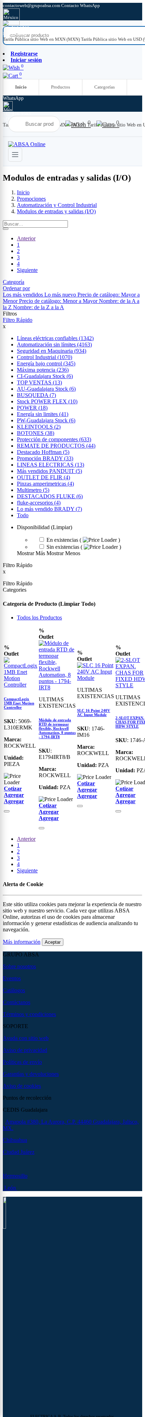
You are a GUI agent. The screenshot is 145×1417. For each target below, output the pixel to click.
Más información (21, 942)
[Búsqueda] (5, 229)
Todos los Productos (39, 617)
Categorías (104, 87)
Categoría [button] (13, 282)
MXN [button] (8, 33)
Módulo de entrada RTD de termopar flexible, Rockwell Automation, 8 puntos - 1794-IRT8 (57, 728)
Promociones (31, 199)
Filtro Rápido (17, 320)
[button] (16, 288)
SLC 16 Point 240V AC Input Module (93, 712)
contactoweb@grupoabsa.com (32, 5)
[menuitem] (42, 39)
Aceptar (53, 942)
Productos (60, 87)
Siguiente (27, 270)
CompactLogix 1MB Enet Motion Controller (19, 703)
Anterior (26, 238)
